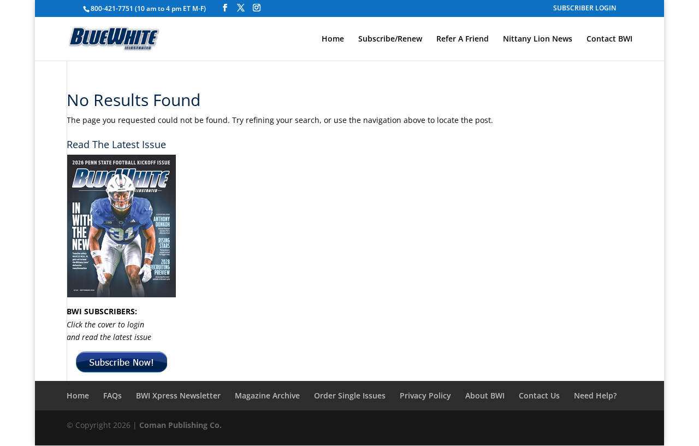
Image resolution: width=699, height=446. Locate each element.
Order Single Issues (350, 395)
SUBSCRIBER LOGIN (584, 9)
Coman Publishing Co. (180, 425)
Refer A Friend (462, 39)
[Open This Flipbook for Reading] (121, 226)
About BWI (485, 395)
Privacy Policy (425, 395)
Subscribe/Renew (390, 39)
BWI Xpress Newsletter (178, 395)
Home (333, 39)
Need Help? (595, 395)
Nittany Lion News (537, 39)
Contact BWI (609, 39)
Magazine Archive (267, 395)
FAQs (112, 395)
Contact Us (539, 395)
